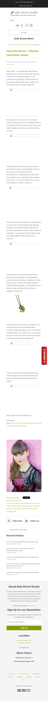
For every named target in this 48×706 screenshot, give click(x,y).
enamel (9, 503)
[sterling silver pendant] (24, 321)
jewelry (33, 503)
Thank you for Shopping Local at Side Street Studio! (23, 572)
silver (35, 509)
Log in (29, 6)
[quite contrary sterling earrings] (24, 243)
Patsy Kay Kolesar (34, 506)
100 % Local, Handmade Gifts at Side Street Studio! (23, 542)
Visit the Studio (24, 674)
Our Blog (19, 677)
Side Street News (24, 38)
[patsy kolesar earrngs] (24, 199)
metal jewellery (16, 506)
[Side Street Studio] (24, 13)
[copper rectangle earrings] (24, 90)
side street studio (27, 509)
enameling (16, 503)
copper (12, 500)
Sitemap (28, 677)
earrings (18, 500)
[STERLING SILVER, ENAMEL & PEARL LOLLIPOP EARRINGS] (24, 136)
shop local (17, 509)
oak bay (25, 506)
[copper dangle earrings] (24, 343)
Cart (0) (22, 6)
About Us (12, 674)
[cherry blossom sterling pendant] (24, 386)
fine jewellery (25, 503)
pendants (10, 509)
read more (32, 606)
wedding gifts (11, 511)
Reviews (44, 355)
